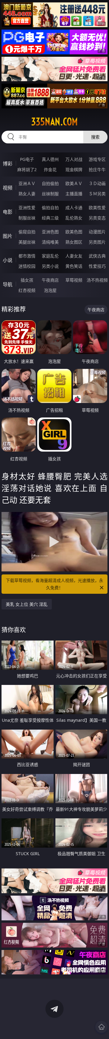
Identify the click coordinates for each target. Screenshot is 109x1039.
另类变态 (97, 218)
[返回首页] (101, 1027)
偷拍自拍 (50, 207)
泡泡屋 (50, 290)
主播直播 (73, 194)
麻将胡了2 (27, 169)
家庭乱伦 (50, 256)
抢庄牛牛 (97, 169)
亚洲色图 (50, 232)
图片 (7, 236)
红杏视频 (26, 290)
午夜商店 (50, 280)
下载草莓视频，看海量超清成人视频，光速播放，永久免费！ (54, 583)
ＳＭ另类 (97, 194)
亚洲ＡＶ (26, 183)
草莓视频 (73, 280)
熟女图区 (73, 242)
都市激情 (26, 256)
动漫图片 (97, 232)
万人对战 (73, 159)
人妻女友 (73, 256)
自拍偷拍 (50, 183)
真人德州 (50, 159)
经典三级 (50, 218)
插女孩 (27, 280)
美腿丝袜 (26, 242)
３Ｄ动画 (97, 183)
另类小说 (50, 266)
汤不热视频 (97, 280)
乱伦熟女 (73, 218)
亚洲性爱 (26, 207)
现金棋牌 (73, 169)
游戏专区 (97, 159)
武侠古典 (97, 256)
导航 (7, 284)
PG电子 (27, 159)
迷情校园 (26, 266)
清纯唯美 (50, 242)
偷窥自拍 (26, 232)
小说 (7, 260)
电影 (7, 212)
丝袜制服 (50, 194)
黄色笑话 (73, 266)
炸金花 (50, 169)
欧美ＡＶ (73, 183)
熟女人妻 (26, 194)
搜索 (95, 137)
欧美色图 (73, 232)
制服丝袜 (26, 218)
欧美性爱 (97, 207)
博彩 (7, 163)
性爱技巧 (97, 266)
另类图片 (97, 242)
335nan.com (54, 122)
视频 (7, 187)
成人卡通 (73, 207)
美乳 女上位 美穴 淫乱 (27, 604)
